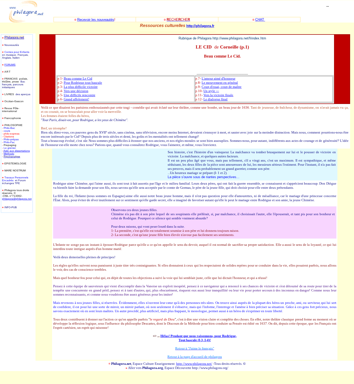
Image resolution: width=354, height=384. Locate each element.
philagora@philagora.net (17, 198)
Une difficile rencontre (79, 95)
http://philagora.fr (200, 26)
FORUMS (10, 64)
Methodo (9, 153)
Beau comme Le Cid (78, 78)
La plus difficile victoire (81, 87)
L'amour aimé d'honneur (218, 78)
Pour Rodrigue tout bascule (83, 83)
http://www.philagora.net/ (194, 364)
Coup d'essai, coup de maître (222, 87)
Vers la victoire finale (218, 95)
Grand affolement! (76, 99)
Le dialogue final (215, 99)
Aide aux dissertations (16, 150)
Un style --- (211, 91)
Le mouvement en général (220, 83)
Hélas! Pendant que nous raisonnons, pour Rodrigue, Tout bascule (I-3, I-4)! (198, 338)
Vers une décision (76, 91)
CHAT (260, 20)
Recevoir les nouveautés (95, 20)
